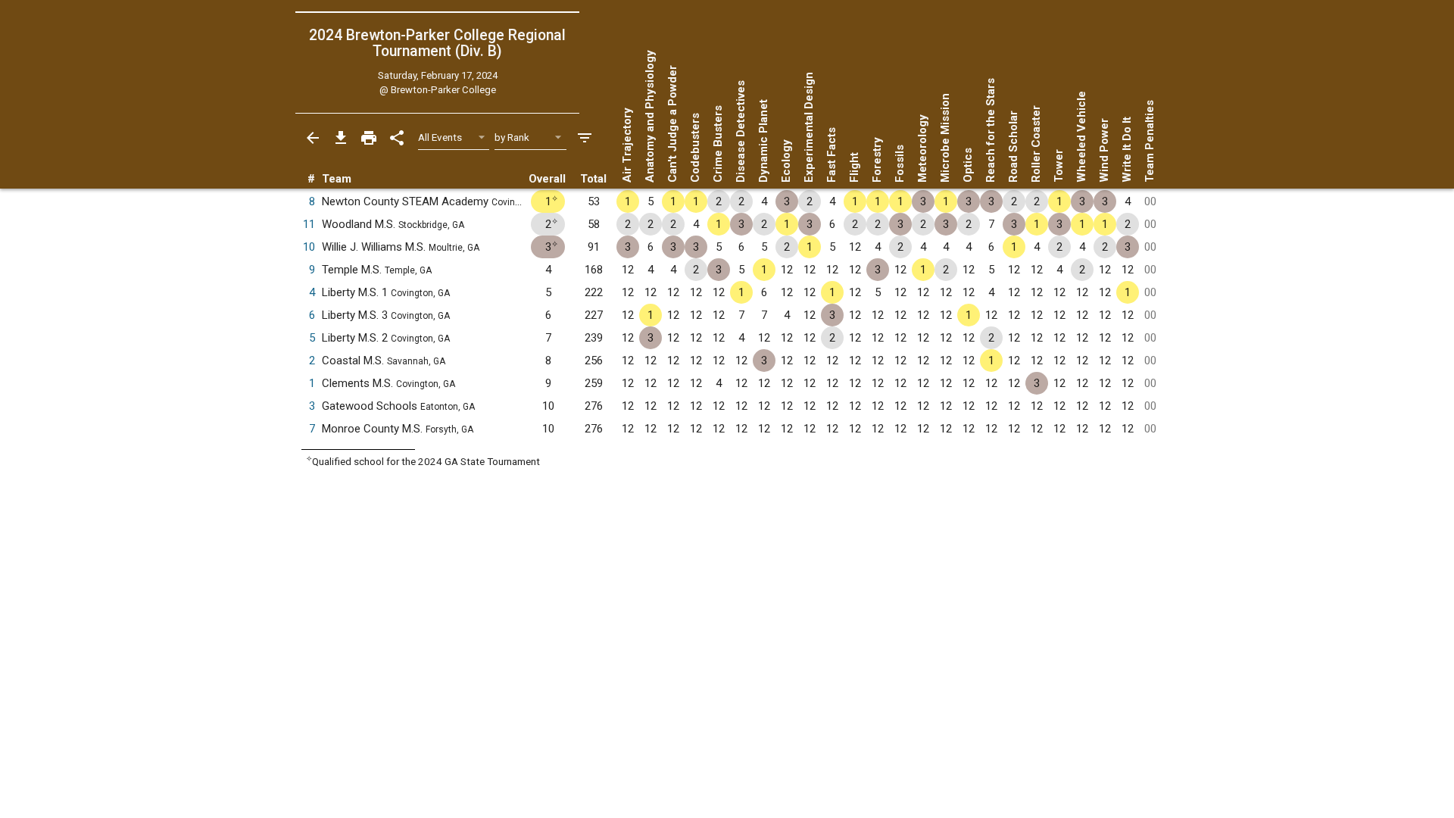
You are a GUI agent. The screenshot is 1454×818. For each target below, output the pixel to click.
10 (309, 247)
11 (309, 224)
